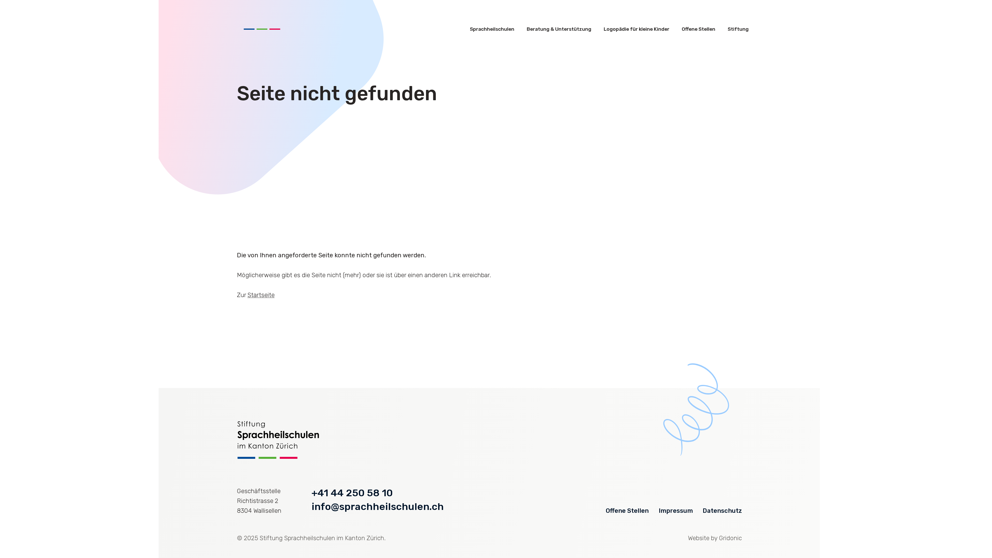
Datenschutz (722, 510)
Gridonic (730, 538)
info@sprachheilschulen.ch (378, 507)
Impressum (676, 510)
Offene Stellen (627, 510)
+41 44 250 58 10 (352, 493)
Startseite (261, 295)
